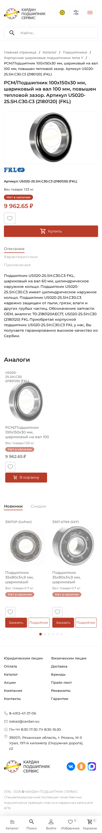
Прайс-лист (61, 682)
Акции (10, 682)
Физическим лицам (68, 658)
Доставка (59, 666)
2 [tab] (44, 634)
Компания (13, 690)
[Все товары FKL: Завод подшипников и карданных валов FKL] (14, 170)
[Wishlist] (9, 218)
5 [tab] (57, 634)
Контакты (12, 699)
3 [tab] (49, 634)
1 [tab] (40, 634)
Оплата (10, 666)
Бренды (58, 674)
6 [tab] (61, 634)
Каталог (11, 674)
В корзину (29, 477)
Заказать (16, 622)
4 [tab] (53, 634)
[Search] (12, 32)
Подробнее (38, 622)
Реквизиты (60, 690)
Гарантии (59, 699)
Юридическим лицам (23, 658)
